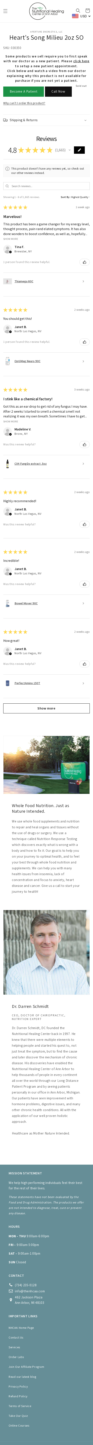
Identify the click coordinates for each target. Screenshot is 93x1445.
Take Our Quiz (18, 1416)
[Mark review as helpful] (84, 262)
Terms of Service (20, 1406)
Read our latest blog (22, 1377)
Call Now (58, 91)
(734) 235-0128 (26, 1285)
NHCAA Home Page (21, 1328)
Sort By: (66, 197)
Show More (10, 238)
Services (14, 1347)
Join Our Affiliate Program (26, 1367)
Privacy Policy (18, 1386)
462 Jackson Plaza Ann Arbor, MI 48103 (29, 1300)
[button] (5, 11)
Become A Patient (23, 91)
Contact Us (16, 1337)
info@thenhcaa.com (30, 1291)
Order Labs (16, 1357)
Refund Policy (18, 1396)
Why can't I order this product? (24, 103)
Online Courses (19, 1425)
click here (81, 61)
